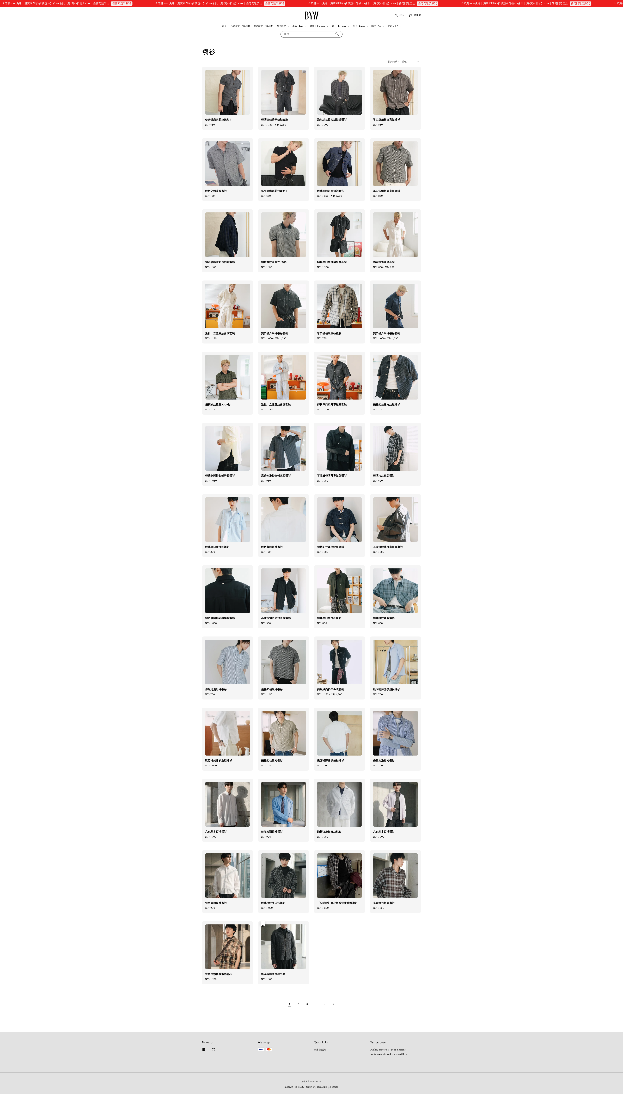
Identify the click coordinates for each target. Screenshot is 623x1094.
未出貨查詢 (320, 1050)
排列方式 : (393, 61)
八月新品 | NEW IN (240, 26)
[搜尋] (337, 34)
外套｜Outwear (317, 26)
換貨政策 (289, 1087)
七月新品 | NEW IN (263, 26)
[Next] (333, 1004)
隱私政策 (310, 1087)
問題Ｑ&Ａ (393, 26)
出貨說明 (334, 1087)
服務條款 (299, 1087)
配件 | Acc (376, 26)
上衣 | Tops (297, 26)
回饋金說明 (322, 1087)
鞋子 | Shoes (359, 26)
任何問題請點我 (151, 3)
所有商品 (281, 26)
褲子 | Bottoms (339, 26)
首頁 (224, 26)
